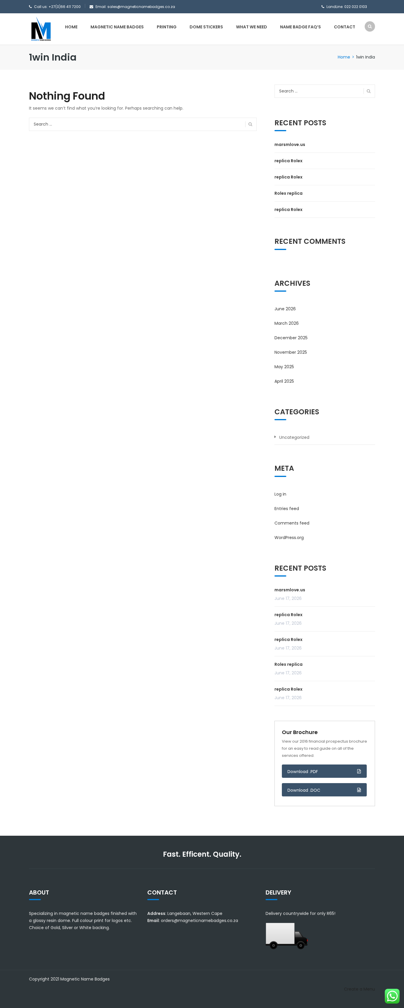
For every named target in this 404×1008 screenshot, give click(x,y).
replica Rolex (288, 161)
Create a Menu (359, 989)
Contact (344, 27)
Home (71, 27)
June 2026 (285, 309)
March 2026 (286, 323)
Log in (280, 494)
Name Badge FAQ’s (300, 27)
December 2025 (291, 338)
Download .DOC (304, 790)
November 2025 (290, 352)
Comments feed (291, 523)
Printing (167, 27)
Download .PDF (302, 772)
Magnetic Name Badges (117, 27)
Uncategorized (294, 437)
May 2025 (284, 367)
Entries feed (286, 509)
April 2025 (284, 381)
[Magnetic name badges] (41, 29)
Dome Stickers (206, 27)
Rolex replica (288, 193)
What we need (251, 27)
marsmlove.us (289, 144)
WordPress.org (289, 537)
